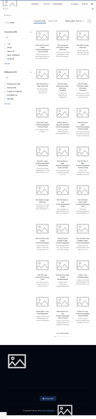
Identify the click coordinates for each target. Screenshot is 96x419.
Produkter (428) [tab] (39, 21)
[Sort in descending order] (89, 21)
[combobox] (75, 21)
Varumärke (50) (10, 32)
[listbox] (18, 51)
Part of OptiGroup (48, 411)
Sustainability (57, 4)
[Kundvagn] (92, 4)
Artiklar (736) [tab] (52, 21)
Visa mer (7, 64)
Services (47, 4)
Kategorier (8, 15)
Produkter (35, 4)
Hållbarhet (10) (10, 72)
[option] (18, 44)
